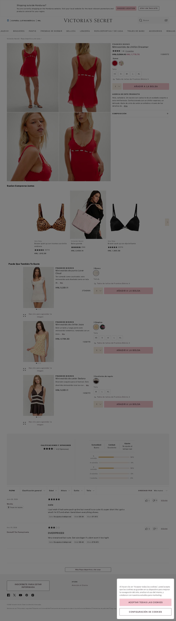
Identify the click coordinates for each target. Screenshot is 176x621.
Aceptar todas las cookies (145, 602)
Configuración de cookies (145, 612)
